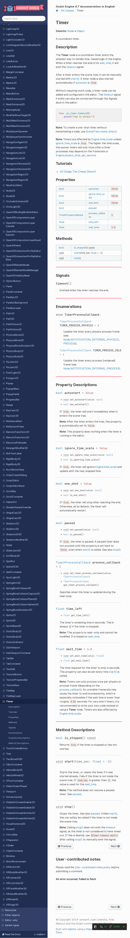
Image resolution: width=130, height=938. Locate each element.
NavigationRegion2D (17, 174)
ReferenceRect (14, 421)
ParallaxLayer (13, 308)
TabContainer (13, 663)
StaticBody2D (14, 631)
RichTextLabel (14, 453)
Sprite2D (11, 615)
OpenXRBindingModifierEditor (22, 212)
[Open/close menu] (4, 28)
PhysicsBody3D (14, 356)
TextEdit (10, 669)
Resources (10, 910)
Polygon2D (12, 378)
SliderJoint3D (13, 550)
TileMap (10, 690)
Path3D (10, 318)
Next (114, 846)
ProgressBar (13, 399)
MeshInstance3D (15, 104)
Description (14, 706)
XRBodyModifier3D (16, 872)
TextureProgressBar (17, 679)
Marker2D (11, 77)
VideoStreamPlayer (16, 786)
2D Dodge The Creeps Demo (77, 171)
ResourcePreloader (16, 442)
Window (10, 856)
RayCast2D (12, 410)
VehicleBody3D (14, 770)
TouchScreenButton (17, 748)
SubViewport (13, 647)
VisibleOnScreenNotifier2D (20, 813)
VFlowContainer (14, 780)
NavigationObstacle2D (18, 163)
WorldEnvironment (16, 861)
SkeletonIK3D (14, 534)
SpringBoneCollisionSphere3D (22, 604)
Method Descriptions (19, 743)
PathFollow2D (14, 324)
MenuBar (11, 88)
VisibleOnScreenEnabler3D (20, 807)
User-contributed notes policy (93, 867)
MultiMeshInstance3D (18, 126)
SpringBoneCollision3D (18, 588)
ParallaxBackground (17, 302)
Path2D (10, 313)
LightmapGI (12, 28)
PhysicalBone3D (15, 340)
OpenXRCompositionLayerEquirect (20, 233)
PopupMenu (12, 388)
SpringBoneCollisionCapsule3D (23, 593)
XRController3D (14, 883)
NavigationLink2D (15, 152)
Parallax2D (12, 297)
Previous (65, 846)
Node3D (10, 196)
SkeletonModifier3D (17, 539)
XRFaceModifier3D (16, 888)
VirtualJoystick (14, 797)
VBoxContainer (14, 764)
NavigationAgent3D (16, 147)
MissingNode (13, 109)
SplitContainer (14, 572)
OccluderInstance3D (17, 201)
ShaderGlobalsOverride (18, 507)
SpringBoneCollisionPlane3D (21, 599)
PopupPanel (12, 394)
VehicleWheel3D (15, 775)
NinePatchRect (14, 185)
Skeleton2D (12, 523)
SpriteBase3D (13, 626)
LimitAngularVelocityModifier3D (23, 45)
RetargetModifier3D (17, 448)
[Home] (57, 10)
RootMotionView (15, 469)
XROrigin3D (12, 904)
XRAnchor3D (13, 867)
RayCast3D (12, 415)
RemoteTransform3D (17, 437)
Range (9, 405)
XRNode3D (12, 899)
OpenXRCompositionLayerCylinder (20, 225)
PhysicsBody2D (14, 351)
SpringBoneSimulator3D (19, 609)
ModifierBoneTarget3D (18, 115)
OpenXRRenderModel (17, 265)
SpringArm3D (13, 582)
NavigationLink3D (15, 158)
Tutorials (13, 712)
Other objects (12, 915)
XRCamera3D (13, 877)
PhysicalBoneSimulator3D (20, 345)
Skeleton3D (12, 529)
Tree (8, 753)
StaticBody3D (13, 636)
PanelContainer (14, 291)
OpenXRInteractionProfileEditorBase (23, 258)
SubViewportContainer (18, 653)
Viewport (11, 791)
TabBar (10, 658)
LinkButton (12, 61)
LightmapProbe (14, 34)
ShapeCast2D (13, 512)
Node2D (10, 190)
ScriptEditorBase (15, 485)
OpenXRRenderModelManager (22, 270)
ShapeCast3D (13, 518)
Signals (12, 727)
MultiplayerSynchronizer (19, 136)
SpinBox (10, 561)
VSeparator (12, 840)
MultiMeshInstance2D (18, 120)
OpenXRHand (13, 245)
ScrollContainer (14, 496)
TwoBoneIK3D (14, 759)
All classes (67, 10)
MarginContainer (15, 72)
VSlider (10, 845)
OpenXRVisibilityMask (18, 275)
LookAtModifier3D (16, 66)
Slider (9, 545)
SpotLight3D (13, 577)
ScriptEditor (12, 480)
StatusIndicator (14, 642)
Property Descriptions (19, 738)
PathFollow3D (14, 329)
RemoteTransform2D (17, 432)
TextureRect (12, 685)
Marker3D (11, 83)
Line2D (10, 50)
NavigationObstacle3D (18, 169)
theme (90, 929)
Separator (11, 502)
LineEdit (10, 56)
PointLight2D (13, 372)
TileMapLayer (13, 696)
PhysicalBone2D (15, 334)
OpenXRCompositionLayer (20, 217)
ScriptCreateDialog (16, 475)
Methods (13, 722)
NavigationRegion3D (17, 180)
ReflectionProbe (15, 426)
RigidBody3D (13, 464)
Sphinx (72, 929)
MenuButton (12, 93)
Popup (9, 383)
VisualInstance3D (15, 823)
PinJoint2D (12, 362)
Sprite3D (11, 620)
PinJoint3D (12, 367)
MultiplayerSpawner (17, 131)
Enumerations (15, 733)
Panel (9, 286)
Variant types (12, 925)
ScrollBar (11, 491)
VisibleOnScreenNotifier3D (20, 818)
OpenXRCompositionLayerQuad (23, 240)
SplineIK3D (12, 566)
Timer (9, 701)
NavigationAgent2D (16, 142)
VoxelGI (10, 829)
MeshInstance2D (15, 99)
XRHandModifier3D (16, 894)
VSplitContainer (14, 850)
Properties (14, 717)
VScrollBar (12, 834)
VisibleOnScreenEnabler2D (20, 802)
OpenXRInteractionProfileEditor (23, 251)
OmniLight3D (13, 206)
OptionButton (13, 281)
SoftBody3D (13, 555)
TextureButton (14, 674)
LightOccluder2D (15, 39)
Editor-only (11, 920)
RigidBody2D (13, 458)
